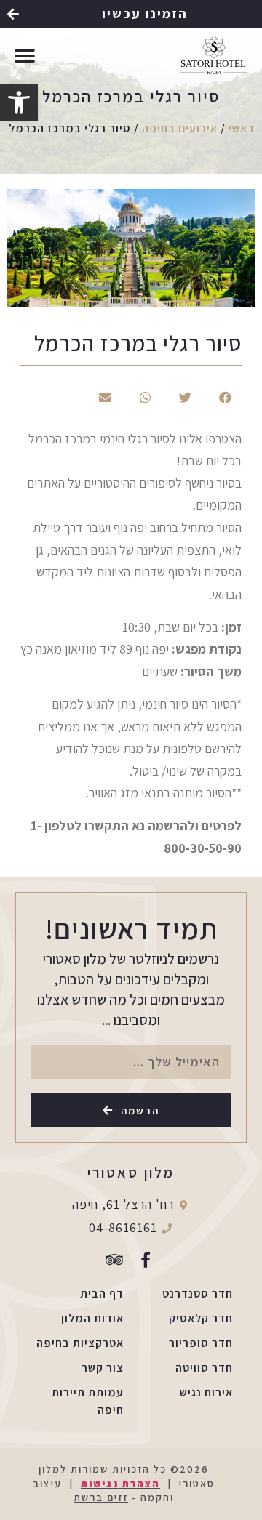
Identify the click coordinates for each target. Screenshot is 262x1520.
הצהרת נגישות (120, 1483)
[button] (131, 14)
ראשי (241, 128)
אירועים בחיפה (180, 128)
